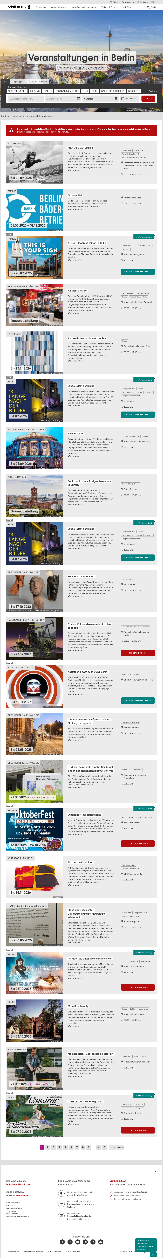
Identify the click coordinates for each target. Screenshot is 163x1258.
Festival (12, 810)
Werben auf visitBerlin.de (17, 1216)
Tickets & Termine (138, 843)
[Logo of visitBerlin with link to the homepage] (19, 7)
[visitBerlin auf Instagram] (85, 1242)
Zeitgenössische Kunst (131, 396)
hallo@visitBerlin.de (18, 1184)
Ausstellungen (17, 476)
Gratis (142, 246)
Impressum (13, 1251)
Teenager (145, 436)
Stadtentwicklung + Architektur (134, 157)
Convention (11, 1211)
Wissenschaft (143, 627)
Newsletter (22, 1195)
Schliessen (155, 1240)
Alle (5, 81)
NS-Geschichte (128, 579)
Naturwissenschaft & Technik (26, 429)
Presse (9, 1205)
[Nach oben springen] (156, 1172)
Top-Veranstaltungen (37, 81)
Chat (153, 1254)
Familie (12, 191)
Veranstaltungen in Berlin (81, 58)
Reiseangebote (75, 1204)
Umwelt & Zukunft (129, 627)
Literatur (135, 722)
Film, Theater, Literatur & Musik (27, 905)
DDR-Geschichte (142, 293)
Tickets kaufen (137, 653)
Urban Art (148, 392)
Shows (12, 954)
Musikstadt (134, 916)
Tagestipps (17, 81)
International (138, 150)
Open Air (139, 392)
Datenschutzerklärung (33, 1251)
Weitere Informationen (137, 272)
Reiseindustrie (12, 1214)
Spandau (148, 817)
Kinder (150, 246)
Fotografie (14, 143)
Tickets (71, 1207)
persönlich (72, 1195)
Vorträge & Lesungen (20, 858)
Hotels (87, 1204)
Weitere (153, 91)
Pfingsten (139, 1108)
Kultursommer (127, 392)
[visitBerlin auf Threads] (70, 1242)
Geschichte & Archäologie (23, 286)
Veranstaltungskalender (81, 68)
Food (136, 246)
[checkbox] (17, 91)
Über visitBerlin (13, 1202)
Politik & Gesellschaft (130, 154)
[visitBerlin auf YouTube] (77, 1242)
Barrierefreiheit (54, 1251)
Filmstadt (126, 722)
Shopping (125, 249)
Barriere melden (72, 1251)
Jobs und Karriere (14, 1208)
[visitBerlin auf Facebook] (62, 1242)
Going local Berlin (128, 388)
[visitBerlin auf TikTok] (93, 1242)
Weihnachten (146, 961)
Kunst (11, 381)
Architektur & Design (21, 667)
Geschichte (126, 150)
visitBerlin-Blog (118, 1181)
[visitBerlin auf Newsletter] (100, 1242)
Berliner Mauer (127, 293)
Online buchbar (130, 99)
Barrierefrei (126, 246)
